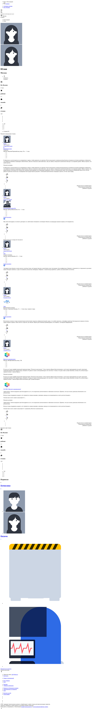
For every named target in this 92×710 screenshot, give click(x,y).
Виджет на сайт (7, 693)
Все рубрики (6, 680)
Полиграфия (6, 694)
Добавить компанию (8, 685)
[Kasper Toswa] (14, 511)
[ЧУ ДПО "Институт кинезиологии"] (7, 387)
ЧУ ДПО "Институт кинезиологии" (12, 389)
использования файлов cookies (40, 706)
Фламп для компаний (8, 678)
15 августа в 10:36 (7, 146)
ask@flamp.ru (15, 674)
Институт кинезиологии (9, 359)
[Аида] (14, 533)
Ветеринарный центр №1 (9, 208)
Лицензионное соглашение (10, 689)
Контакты (5, 675)
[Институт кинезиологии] (7, 357)
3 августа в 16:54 (7, 251)
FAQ (4, 690)
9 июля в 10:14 (7, 297)
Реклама (5, 684)
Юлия (4, 143)
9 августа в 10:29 (7, 199)
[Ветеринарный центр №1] (7, 207)
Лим (4, 306)
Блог (4, 682)
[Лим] (7, 305)
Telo (4, 253)
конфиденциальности (26, 706)
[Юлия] (7, 142)
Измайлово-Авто (7, 148)
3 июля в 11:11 (6, 350)
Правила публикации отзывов (10, 688)
